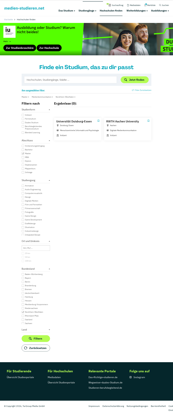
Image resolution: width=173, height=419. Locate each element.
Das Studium (66, 10)
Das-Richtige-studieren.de (103, 377)
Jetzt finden (136, 80)
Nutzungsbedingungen (137, 406)
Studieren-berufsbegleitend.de (105, 387)
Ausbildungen (159, 10)
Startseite (8, 19)
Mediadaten (54, 377)
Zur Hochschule (49, 48)
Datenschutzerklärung (113, 406)
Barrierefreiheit (158, 406)
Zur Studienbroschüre (20, 48)
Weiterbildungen (136, 10)
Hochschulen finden (111, 10)
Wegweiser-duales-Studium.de (105, 382)
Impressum (94, 406)
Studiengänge (86, 10)
